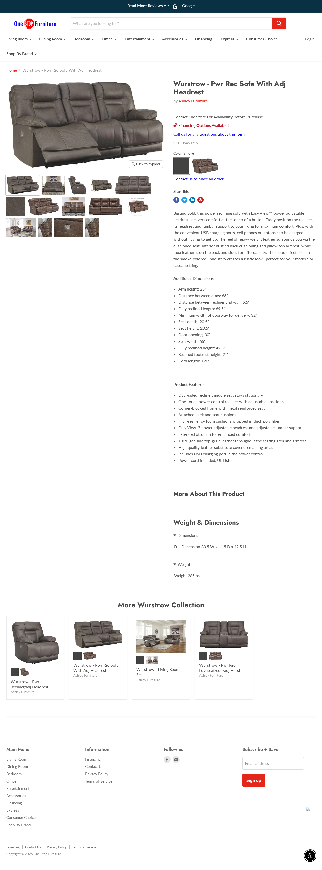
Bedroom (82, 38)
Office (108, 38)
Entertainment (138, 38)
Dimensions (188, 535)
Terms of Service (98, 781)
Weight (184, 564)
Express (228, 38)
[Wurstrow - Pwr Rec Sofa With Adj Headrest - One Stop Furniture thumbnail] (53, 185)
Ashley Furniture (193, 100)
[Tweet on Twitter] (184, 200)
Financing (203, 38)
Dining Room (51, 38)
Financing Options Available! (203, 125)
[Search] (279, 23)
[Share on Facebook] (176, 200)
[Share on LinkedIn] (192, 200)
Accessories (173, 38)
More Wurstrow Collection (161, 605)
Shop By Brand (20, 53)
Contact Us (94, 766)
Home (11, 70)
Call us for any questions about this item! (209, 134)
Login (309, 39)
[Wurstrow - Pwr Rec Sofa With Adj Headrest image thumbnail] (23, 185)
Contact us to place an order (198, 178)
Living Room (17, 38)
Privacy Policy (96, 773)
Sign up (253, 780)
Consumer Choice (262, 38)
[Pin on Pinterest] (200, 200)
